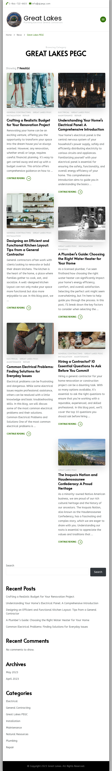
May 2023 (12, 672)
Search (10, 565)
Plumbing (63, 249)
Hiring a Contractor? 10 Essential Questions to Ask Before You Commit (79, 366)
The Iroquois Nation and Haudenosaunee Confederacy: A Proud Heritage (77, 481)
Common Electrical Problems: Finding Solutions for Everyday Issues (30, 371)
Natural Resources (17, 734)
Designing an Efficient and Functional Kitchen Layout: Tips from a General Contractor (28, 247)
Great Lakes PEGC (42, 112)
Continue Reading (16, 178)
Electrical (63, 112)
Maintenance (65, 115)
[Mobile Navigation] (103, 19)
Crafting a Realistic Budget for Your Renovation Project (28, 122)
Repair (26, 115)
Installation (14, 115)
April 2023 (12, 678)
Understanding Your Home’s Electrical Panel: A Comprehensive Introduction (81, 124)
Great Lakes (43, 18)
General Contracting (19, 112)
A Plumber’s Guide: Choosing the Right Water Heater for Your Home (81, 258)
